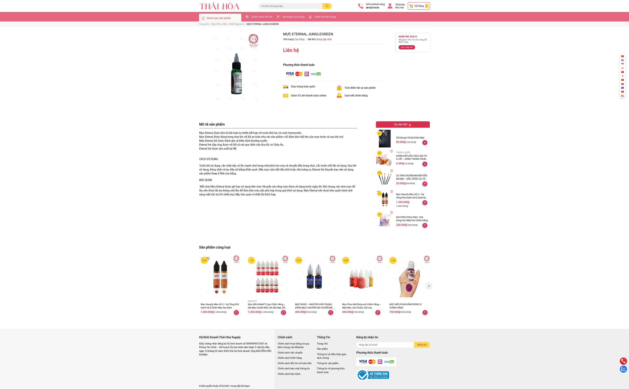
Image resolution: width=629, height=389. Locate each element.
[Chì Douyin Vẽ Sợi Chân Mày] (385, 139)
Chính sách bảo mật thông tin (294, 368)
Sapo (247, 386)
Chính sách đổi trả (261, 16)
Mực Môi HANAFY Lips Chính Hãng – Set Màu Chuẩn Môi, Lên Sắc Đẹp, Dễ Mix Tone (266, 307)
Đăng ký (422, 344)
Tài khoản (400, 4)
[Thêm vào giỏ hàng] (424, 142)
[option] (236, 69)
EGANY (225, 386)
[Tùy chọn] (424, 183)
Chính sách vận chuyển (290, 352)
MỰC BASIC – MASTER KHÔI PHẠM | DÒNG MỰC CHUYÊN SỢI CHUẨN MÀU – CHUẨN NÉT (314, 307)
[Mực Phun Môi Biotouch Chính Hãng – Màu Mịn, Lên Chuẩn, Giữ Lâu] (362, 276)
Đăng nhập (399, 8)
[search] (327, 6)
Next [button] (428, 285)
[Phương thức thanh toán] (303, 73)
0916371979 (372, 7)
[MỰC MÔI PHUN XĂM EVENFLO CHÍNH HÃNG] (409, 276)
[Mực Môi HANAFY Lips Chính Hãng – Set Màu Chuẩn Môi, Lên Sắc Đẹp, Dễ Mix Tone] (267, 276)
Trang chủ (322, 343)
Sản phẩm (322, 348)
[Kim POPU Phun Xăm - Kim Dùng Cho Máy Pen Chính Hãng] (385, 220)
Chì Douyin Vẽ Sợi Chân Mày (410, 137)
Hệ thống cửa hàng (293, 16)
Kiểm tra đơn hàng (325, 16)
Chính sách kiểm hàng (290, 357)
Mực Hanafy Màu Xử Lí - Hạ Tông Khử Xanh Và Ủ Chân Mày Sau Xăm (412, 197)
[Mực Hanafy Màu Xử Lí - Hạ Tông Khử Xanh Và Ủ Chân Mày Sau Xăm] (385, 199)
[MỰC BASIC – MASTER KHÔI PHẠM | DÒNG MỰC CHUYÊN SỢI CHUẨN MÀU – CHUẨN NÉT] (314, 276)
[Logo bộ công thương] (372, 374)
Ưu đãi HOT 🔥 (402, 124)
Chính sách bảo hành (289, 373)
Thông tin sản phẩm (328, 363)
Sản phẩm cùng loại (214, 247)
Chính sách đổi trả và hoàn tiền (295, 363)
